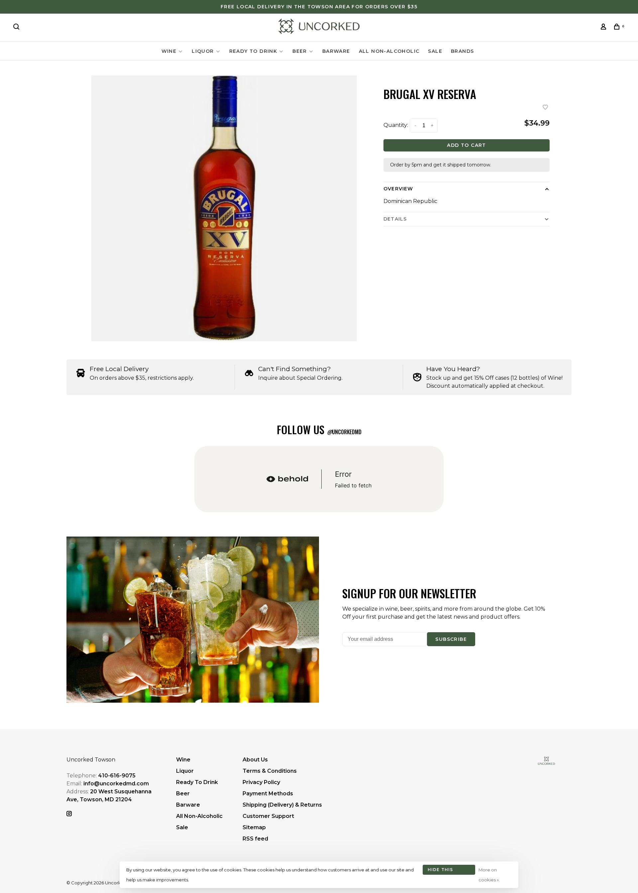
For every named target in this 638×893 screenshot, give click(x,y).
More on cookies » (488, 874)
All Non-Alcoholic (389, 51)
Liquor (203, 51)
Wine (169, 51)
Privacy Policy (261, 782)
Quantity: (395, 125)
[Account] (604, 28)
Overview (398, 189)
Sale (435, 51)
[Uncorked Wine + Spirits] (546, 760)
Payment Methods (268, 793)
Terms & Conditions (270, 771)
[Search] (17, 28)
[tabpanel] (224, 208)
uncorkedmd (344, 432)
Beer (299, 51)
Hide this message (440, 871)
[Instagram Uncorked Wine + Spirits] (69, 814)
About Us (255, 759)
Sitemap (254, 827)
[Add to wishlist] (545, 108)
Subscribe (451, 639)
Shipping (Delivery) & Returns (282, 805)
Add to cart (466, 145)
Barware (336, 51)
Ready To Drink (253, 51)
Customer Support (268, 816)
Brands (462, 51)
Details (395, 219)
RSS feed (255, 839)
